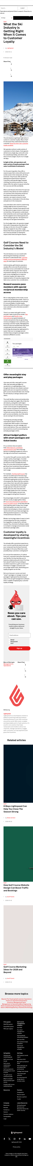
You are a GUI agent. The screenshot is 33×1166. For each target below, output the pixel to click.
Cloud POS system (9, 1026)
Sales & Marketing (6, 1007)
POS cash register (8, 1029)
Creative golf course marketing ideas (9, 1085)
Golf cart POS (20, 1039)
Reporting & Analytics (25, 1006)
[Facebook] (11, 64)
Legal (5, 1119)
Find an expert (21, 1094)
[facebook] (4, 1138)
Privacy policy (16, 1147)
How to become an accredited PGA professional (22, 1067)
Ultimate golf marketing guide (8, 1056)
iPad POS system (8, 1024)
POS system (7, 1022)
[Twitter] (11, 70)
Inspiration (23, 1001)
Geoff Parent (10, 897)
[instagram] (14, 1138)
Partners (19, 1090)
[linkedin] (24, 1138)
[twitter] (9, 1138)
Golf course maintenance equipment (7, 1065)
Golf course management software (21, 1023)
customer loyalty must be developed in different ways (15, 259)
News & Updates (6, 1006)
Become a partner (22, 1097)
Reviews (6, 1107)
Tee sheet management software (20, 1031)
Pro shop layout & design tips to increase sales (22, 1079)
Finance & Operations (13, 1001)
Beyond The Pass (7, 999)
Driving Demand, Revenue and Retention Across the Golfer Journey (23, 1108)
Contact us (6, 1110)
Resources (7, 1090)
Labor (24, 1002)
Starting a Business (18, 1007)
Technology (28, 1007)
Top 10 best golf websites (21, 1074)
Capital (15, 999)
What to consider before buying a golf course (9, 1080)
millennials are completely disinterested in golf (13, 448)
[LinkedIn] (11, 76)
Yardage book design (22, 1071)
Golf (5, 22)
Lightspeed (10, 48)
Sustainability (7, 1116)
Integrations (20, 1092)
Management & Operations (8, 665)
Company (6, 1103)
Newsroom (6, 1105)
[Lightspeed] (16, 1132)
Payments (15, 1006)
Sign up (19, 648)
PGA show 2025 (21, 1059)
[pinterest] (19, 1138)
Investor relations (8, 1114)
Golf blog (19, 1053)
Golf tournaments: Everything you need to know (9, 1070)
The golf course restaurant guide (8, 1075)
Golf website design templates (22, 1042)
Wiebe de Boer (11, 818)
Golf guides (7, 1053)
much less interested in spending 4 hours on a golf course (15, 502)
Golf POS (19, 1027)
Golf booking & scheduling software (22, 1036)
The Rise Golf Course (18, 474)
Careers (6, 1112)
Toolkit (19, 1099)
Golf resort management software (20, 1047)
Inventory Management (14, 1002)
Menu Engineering (25, 1004)
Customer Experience (24, 999)
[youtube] (29, 1138)
